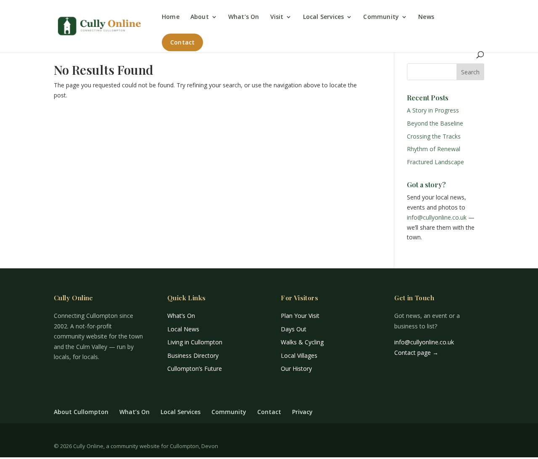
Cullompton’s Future (194, 368)
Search (470, 72)
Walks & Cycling (302, 342)
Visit (277, 17)
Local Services (323, 17)
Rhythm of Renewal (433, 149)
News (426, 17)
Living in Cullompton (194, 342)
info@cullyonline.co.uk (437, 217)
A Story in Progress (433, 110)
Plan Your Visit (300, 316)
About (199, 17)
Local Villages (299, 355)
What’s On (243, 17)
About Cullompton (81, 412)
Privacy (302, 412)
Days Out (293, 329)
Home (170, 17)
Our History (296, 368)
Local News (183, 329)
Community (381, 17)
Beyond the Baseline (435, 123)
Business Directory (193, 355)
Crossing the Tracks (434, 136)
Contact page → (416, 353)
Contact (182, 42)
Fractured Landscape (435, 162)
